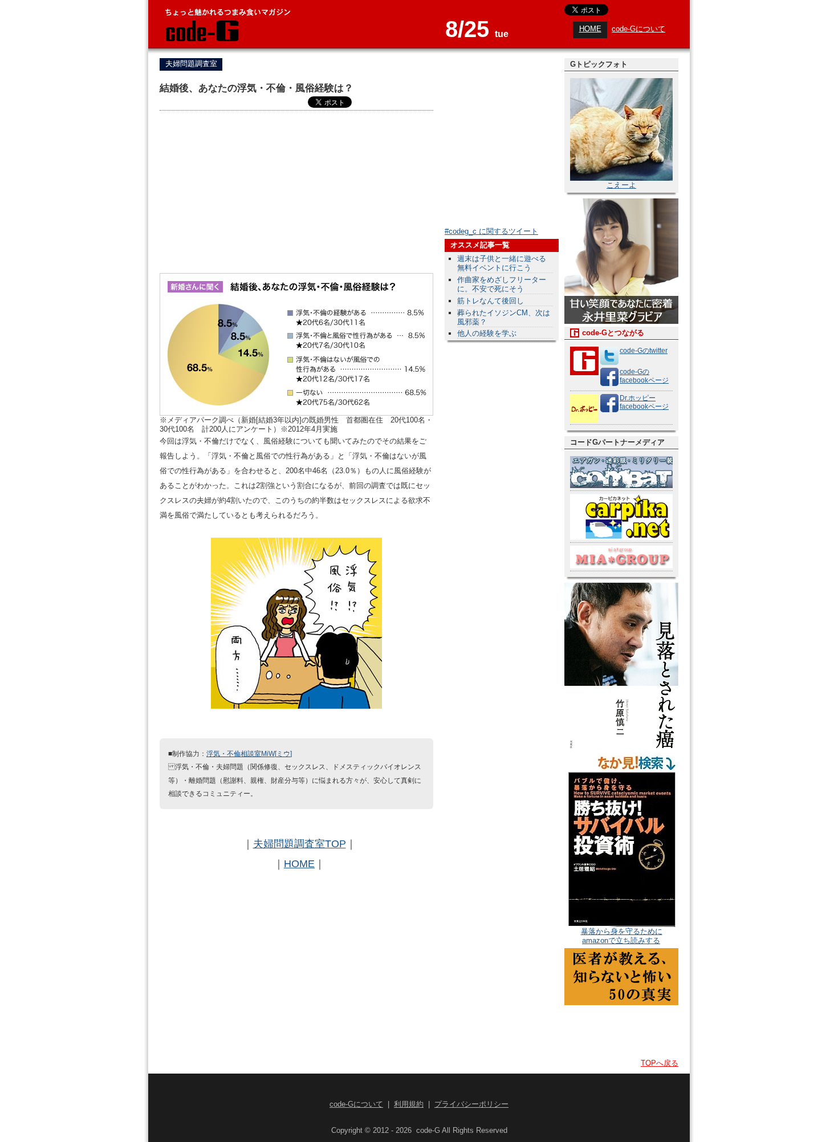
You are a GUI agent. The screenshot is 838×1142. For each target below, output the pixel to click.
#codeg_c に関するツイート (491, 231)
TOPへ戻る (659, 1063)
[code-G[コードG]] (201, 39)
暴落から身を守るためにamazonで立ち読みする (621, 936)
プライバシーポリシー (471, 1104)
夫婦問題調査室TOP (299, 844)
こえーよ (621, 185)
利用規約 (409, 1104)
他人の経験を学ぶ (486, 333)
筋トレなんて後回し (490, 300)
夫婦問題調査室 (191, 63)
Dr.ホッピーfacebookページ (644, 402)
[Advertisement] (296, 193)
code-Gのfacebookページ (644, 376)
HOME (590, 29)
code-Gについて (638, 29)
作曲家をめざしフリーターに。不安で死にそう (501, 284)
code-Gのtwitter (644, 351)
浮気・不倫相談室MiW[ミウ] (249, 753)
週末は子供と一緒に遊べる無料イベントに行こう (501, 263)
